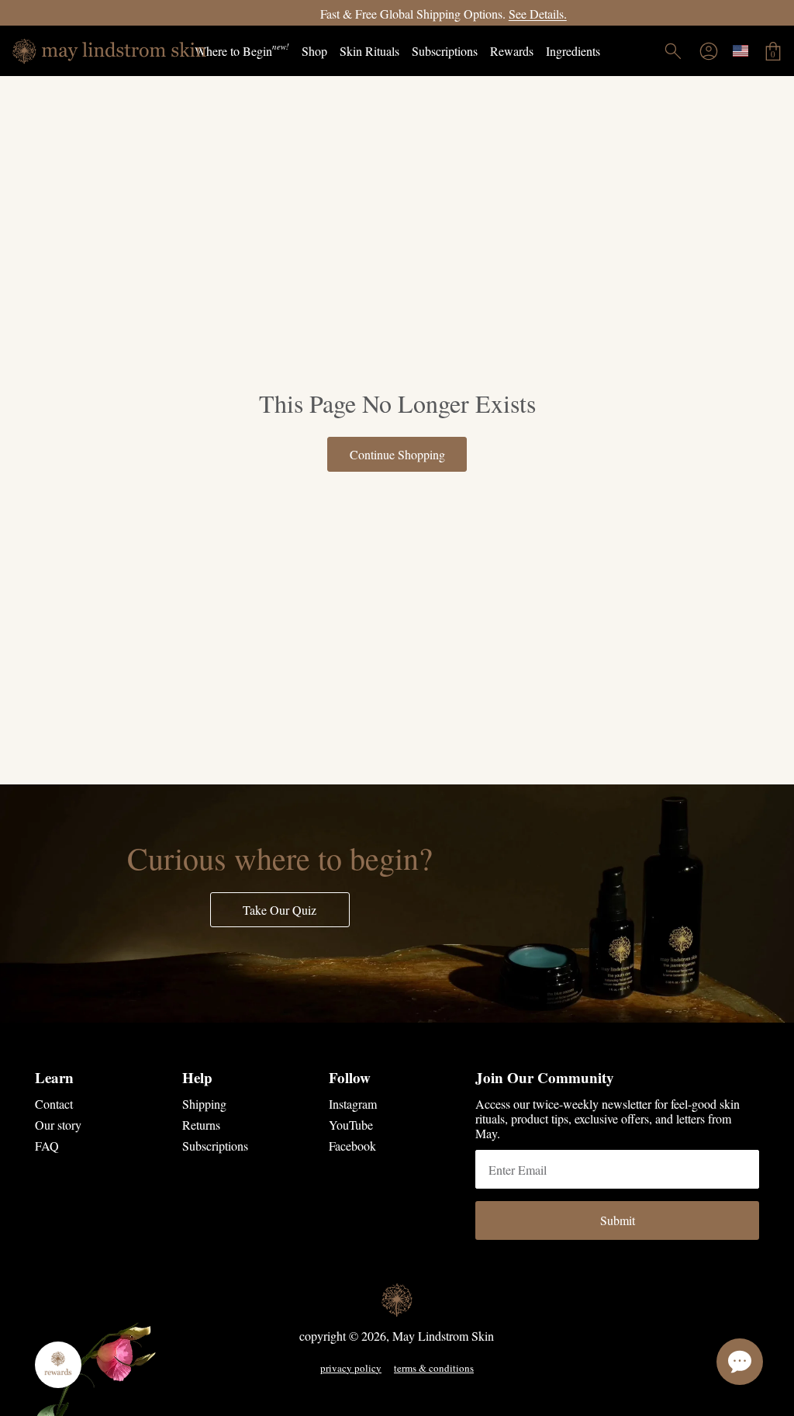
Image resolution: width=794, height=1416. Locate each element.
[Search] (673, 51)
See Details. (491, 13)
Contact (54, 1103)
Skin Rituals (369, 51)
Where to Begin (242, 49)
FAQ (47, 1145)
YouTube (351, 1124)
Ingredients (573, 51)
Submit (617, 1220)
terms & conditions (434, 1368)
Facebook (352, 1145)
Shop (314, 51)
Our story (58, 1124)
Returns (201, 1124)
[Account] (708, 51)
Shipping (204, 1103)
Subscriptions (445, 51)
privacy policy (350, 1368)
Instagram (353, 1103)
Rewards (511, 51)
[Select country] (740, 51)
